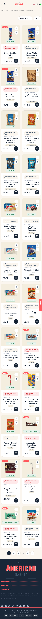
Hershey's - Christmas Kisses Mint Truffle (10, 536)
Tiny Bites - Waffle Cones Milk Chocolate (10, 140)
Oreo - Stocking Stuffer (10, 54)
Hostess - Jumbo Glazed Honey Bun (10, 357)
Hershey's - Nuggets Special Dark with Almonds (10, 490)
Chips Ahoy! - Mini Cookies (31, 271)
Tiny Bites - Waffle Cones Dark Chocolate (10, 184)
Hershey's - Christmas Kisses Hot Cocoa (32, 357)
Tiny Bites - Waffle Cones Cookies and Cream (31, 184)
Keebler (26, 397)
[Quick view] (16, 33)
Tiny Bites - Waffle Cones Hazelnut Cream (31, 97)
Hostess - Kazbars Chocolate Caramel (31, 535)
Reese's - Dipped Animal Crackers (10, 444)
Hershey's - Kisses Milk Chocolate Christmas (10, 401)
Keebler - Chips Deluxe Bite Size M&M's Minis (31, 401)
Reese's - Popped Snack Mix (31, 313)
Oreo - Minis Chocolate (10, 96)
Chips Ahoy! (28, 268)
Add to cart (16, 61)
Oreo (4, 51)
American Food (29, 93)
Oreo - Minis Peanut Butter (31, 54)
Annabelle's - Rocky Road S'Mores (31, 445)
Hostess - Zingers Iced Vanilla (10, 227)
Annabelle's (28, 441)
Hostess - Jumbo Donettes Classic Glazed (10, 314)
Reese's (26, 309)
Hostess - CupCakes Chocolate (31, 228)
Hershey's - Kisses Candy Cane (31, 488)
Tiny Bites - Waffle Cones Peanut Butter (31, 140)
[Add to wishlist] (16, 28)
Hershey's (27, 353)
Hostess (6, 224)
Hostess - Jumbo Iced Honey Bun (10, 271)
